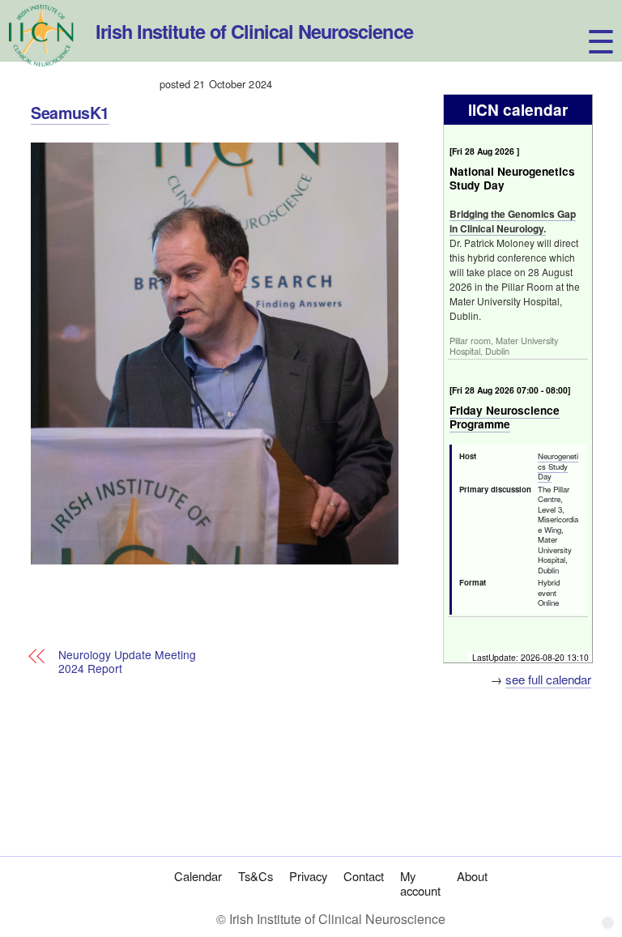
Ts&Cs (255, 875)
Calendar (198, 875)
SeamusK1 (70, 112)
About (472, 875)
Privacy (308, 875)
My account (420, 883)
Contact (363, 875)
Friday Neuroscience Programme (504, 417)
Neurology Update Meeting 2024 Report (127, 662)
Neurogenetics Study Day (558, 466)
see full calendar (548, 679)
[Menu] (586, 22)
